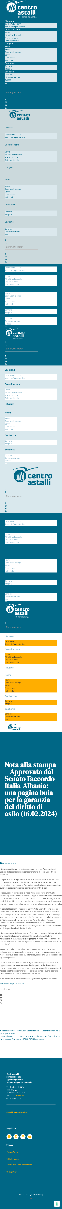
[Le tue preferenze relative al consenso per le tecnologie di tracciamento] (57, 1204)
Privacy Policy (12, 1152)
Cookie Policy (11, 1172)
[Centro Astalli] (21, 18)
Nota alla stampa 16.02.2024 (12, 984)
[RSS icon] (31, 1199)
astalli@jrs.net (19, 1096)
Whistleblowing (12, 1159)
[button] (31, 995)
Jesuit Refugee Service (16, 1112)
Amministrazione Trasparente (19, 1165)
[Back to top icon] (54, 1203)
